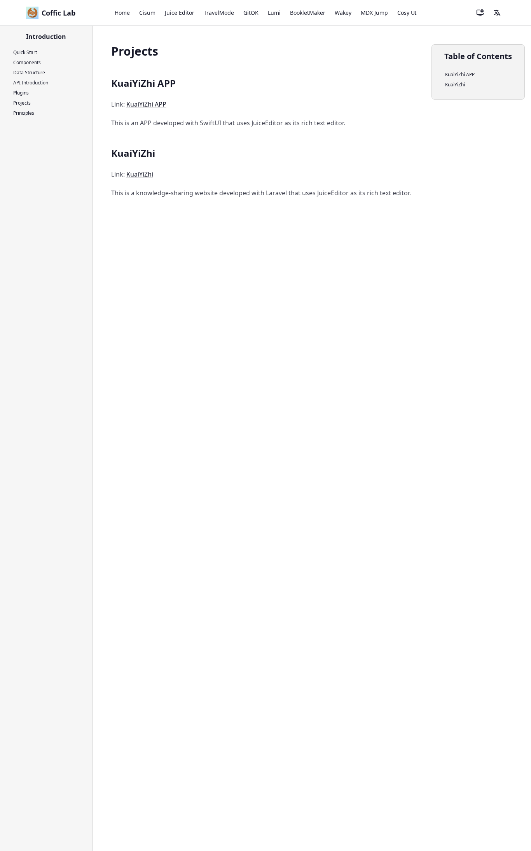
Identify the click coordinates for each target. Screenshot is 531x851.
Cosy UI (407, 12)
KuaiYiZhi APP (146, 104)
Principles (23, 113)
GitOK (251, 12)
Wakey (343, 12)
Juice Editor (179, 12)
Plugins (21, 92)
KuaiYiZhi (139, 174)
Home (122, 12)
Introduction (46, 36)
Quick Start (25, 52)
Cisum (147, 12)
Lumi (274, 12)
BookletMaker (307, 12)
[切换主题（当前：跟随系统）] (480, 13)
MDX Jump (374, 12)
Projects (22, 103)
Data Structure (29, 72)
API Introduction (30, 82)
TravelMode (219, 12)
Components (27, 62)
